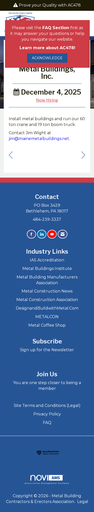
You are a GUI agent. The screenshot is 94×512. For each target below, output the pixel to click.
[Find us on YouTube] (52, 234)
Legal (82, 501)
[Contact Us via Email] (62, 234)
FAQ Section (55, 27)
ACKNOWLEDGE (47, 58)
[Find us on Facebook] (31, 234)
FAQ (47, 422)
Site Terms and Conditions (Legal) (47, 405)
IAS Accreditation (47, 260)
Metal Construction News (47, 291)
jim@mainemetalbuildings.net (39, 138)
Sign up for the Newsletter (47, 349)
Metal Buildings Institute (47, 268)
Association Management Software (47, 483)
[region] (83, 155)
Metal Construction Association (47, 299)
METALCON (47, 316)
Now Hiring (47, 100)
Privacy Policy (47, 414)
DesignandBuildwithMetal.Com (47, 308)
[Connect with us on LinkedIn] (41, 234)
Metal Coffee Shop (47, 325)
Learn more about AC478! (47, 47)
